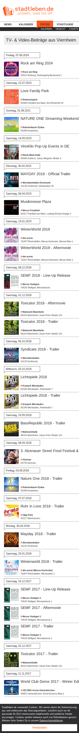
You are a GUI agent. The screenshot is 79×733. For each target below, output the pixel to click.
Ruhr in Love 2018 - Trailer (42, 506)
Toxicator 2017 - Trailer (39, 654)
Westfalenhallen (30, 358)
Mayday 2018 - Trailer (38, 534)
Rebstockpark (29, 99)
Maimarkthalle (29, 432)
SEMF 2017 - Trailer (37, 626)
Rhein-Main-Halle (31, 155)
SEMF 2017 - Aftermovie (41, 608)
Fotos (44, 24)
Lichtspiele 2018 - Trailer (40, 395)
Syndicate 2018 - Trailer (40, 349)
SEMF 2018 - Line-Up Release (45, 275)
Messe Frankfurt (31, 210)
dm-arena (27, 238)
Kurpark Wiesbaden (32, 385)
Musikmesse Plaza (36, 202)
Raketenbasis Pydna (33, 127)
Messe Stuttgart (30, 284)
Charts (73, 29)
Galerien (46, 29)
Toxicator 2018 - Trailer (39, 322)
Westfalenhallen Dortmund (36, 182)
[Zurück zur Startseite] (28, 11)
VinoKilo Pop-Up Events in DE (45, 146)
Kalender (26, 24)
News (8, 24)
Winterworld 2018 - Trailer (42, 561)
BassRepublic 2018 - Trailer (43, 423)
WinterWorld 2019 (35, 229)
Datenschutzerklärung (51, 720)
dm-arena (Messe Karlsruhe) (37, 570)
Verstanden (39, 727)
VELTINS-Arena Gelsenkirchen (38, 690)
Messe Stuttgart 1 (31, 598)
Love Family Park (35, 91)
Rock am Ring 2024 (37, 63)
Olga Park (27, 515)
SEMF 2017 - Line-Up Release (45, 589)
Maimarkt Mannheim (33, 312)
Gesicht (60, 29)
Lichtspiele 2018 (34, 377)
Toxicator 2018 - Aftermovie (43, 303)
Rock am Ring (29, 72)
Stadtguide (65, 24)
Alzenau (26, 459)
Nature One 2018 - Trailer (41, 478)
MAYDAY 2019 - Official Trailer (46, 174)
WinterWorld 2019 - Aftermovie (46, 248)
